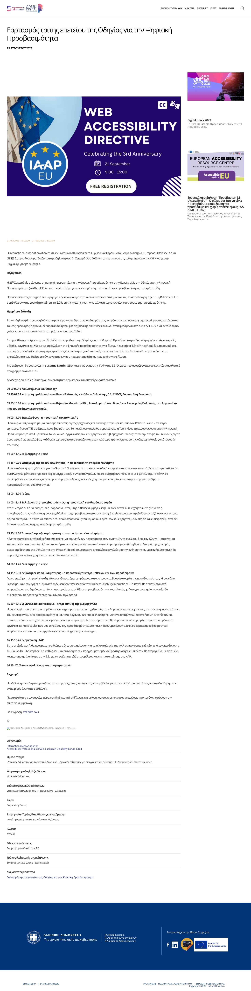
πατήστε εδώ (31, 712)
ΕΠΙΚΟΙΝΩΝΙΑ (29, 983)
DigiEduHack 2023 (199, 120)
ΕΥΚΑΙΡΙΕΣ (202, 8)
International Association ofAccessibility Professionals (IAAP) (25, 747)
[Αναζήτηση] (242, 9)
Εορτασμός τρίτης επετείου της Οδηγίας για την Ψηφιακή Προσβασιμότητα (50, 877)
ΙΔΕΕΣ (213, 8)
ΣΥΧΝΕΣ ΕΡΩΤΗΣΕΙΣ (49, 983)
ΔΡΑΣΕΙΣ (189, 8)
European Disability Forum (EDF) (63, 748)
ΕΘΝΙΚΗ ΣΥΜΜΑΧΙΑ (171, 8)
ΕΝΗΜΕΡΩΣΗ (226, 8)
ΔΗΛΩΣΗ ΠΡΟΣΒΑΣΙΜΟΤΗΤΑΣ (210, 983)
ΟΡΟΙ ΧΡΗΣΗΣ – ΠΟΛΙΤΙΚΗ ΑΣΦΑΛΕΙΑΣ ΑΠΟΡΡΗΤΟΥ (167, 983)
